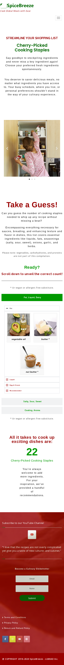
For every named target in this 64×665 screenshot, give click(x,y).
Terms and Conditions (15, 617)
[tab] (32, 297)
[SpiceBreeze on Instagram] (12, 639)
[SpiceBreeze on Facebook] (5, 639)
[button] (7, 148)
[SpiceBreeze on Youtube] (32, 534)
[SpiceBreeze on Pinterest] (27, 639)
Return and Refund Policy (17, 628)
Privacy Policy (11, 623)
